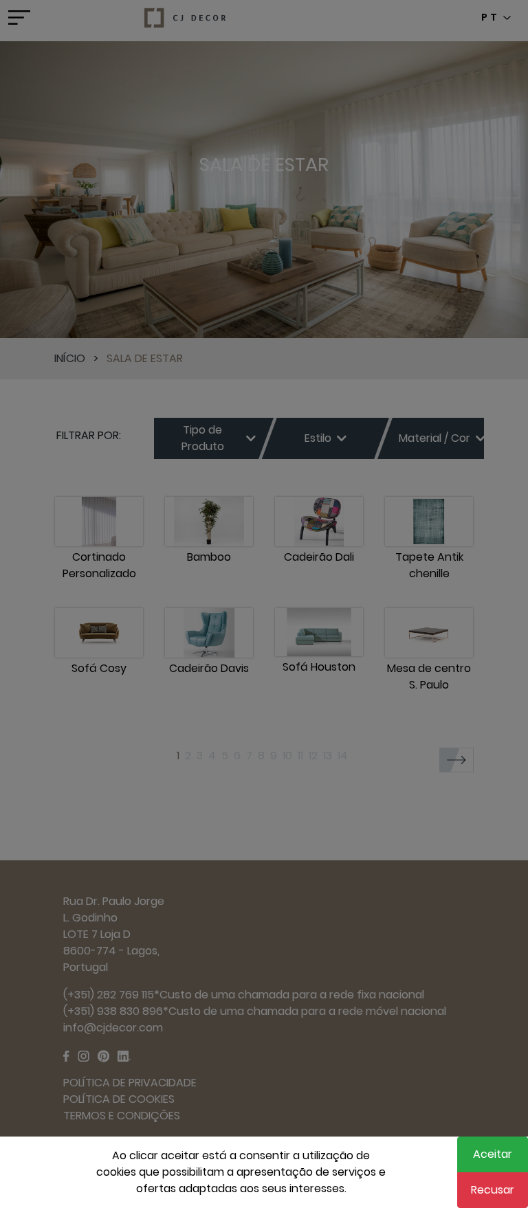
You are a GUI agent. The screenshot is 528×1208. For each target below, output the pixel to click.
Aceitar (492, 1154)
